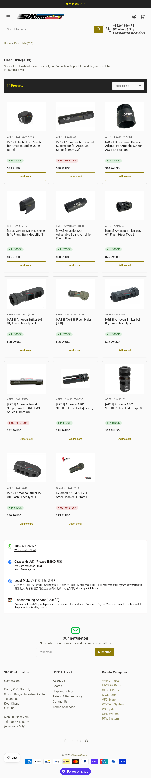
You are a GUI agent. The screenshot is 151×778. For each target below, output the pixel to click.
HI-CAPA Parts (111, 685)
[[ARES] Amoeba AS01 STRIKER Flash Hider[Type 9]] (75, 379)
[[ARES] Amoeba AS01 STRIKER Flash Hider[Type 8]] (124, 379)
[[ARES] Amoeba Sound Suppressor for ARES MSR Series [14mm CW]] (26, 379)
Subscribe (104, 652)
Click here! (92, 588)
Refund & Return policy (67, 696)
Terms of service (64, 707)
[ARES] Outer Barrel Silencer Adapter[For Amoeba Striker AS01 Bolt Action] (123, 146)
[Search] (98, 29)
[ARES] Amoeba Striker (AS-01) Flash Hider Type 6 (123, 232)
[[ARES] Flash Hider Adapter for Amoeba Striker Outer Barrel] (26, 116)
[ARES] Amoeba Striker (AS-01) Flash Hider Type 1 (25, 321)
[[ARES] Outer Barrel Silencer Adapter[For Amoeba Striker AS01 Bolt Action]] (124, 116)
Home (7, 43)
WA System (109, 709)
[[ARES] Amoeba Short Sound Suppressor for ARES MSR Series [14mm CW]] (75, 116)
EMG (58, 225)
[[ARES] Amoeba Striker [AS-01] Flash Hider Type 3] (124, 294)
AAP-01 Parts (110, 680)
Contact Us (60, 701)
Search (57, 686)
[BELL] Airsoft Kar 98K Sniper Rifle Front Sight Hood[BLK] (26, 232)
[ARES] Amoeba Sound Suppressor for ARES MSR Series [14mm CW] (24, 408)
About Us (59, 680)
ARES (10, 137)
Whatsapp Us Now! (25, 550)
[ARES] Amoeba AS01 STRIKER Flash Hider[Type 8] (123, 406)
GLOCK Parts (110, 690)
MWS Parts (109, 695)
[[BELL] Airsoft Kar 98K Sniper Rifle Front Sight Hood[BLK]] (26, 205)
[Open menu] (8, 16)
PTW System (110, 718)
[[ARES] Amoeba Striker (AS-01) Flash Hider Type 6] (124, 205)
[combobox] (54, 29)
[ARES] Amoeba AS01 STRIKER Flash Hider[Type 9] (74, 406)
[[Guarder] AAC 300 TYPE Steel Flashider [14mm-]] (75, 467)
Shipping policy (63, 691)
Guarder (60, 488)
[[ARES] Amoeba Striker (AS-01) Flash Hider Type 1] (26, 294)
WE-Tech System (113, 704)
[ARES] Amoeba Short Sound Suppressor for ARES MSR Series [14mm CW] (75, 146)
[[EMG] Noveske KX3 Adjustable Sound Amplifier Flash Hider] (75, 205)
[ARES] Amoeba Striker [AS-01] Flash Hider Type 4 (25, 495)
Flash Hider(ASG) (23, 43)
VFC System (110, 699)
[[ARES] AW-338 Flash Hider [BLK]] (75, 294)
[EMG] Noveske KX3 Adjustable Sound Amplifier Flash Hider (74, 234)
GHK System (110, 714)
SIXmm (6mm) (79, 755)
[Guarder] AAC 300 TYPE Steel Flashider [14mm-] (72, 495)
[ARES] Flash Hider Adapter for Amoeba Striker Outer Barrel (25, 146)
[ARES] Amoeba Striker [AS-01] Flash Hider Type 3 (123, 321)
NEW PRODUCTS (75, 4)
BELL (10, 225)
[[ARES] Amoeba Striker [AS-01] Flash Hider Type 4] (26, 467)
